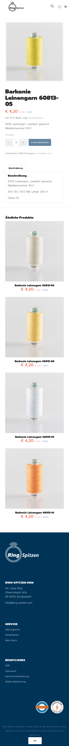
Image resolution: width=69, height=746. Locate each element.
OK (35, 740)
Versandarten (12, 634)
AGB (7, 665)
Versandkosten (36, 118)
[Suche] (50, 6)
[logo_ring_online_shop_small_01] (28, 6)
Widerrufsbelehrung (15, 681)
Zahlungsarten (12, 629)
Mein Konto (11, 640)
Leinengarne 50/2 (44, 153)
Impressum (10, 671)
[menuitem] (50, 6)
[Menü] (59, 7)
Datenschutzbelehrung (17, 676)
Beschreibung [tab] (16, 168)
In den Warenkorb (40, 142)
